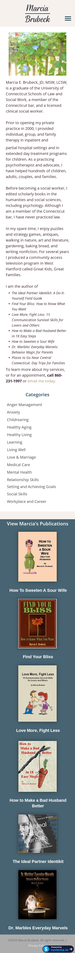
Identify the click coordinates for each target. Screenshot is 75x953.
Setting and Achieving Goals (31, 486)
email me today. (42, 381)
